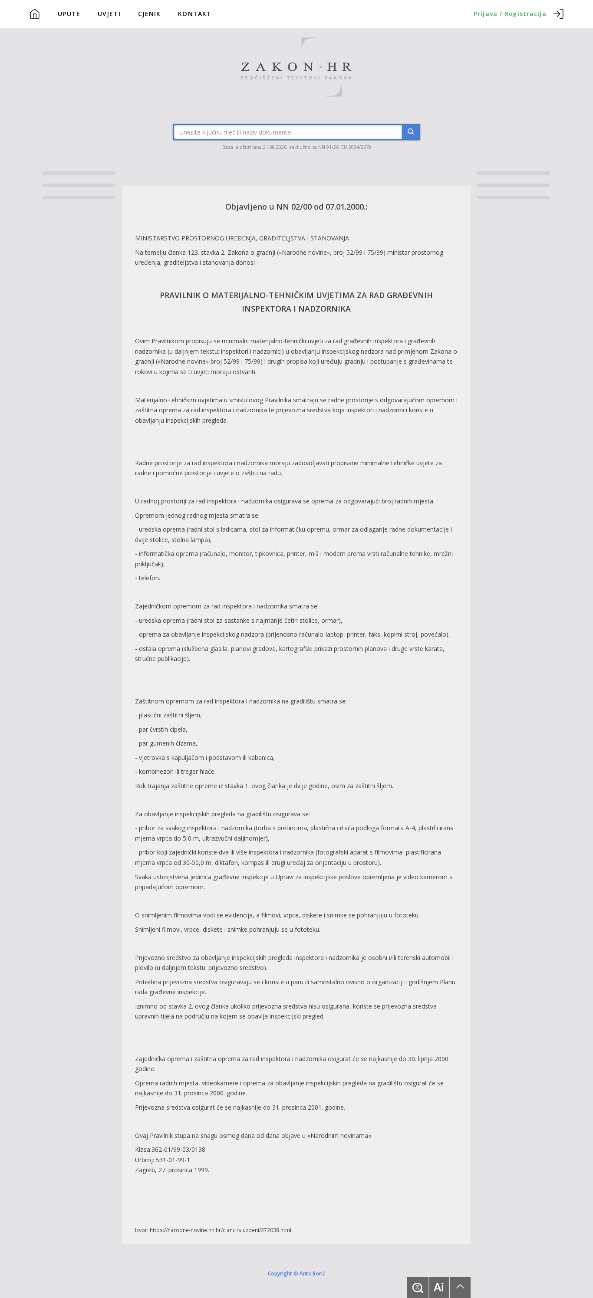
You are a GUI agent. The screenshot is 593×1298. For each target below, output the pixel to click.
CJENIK (149, 14)
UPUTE (69, 14)
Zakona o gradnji (251, 252)
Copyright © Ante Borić (296, 1272)
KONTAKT (194, 14)
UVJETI (109, 14)
